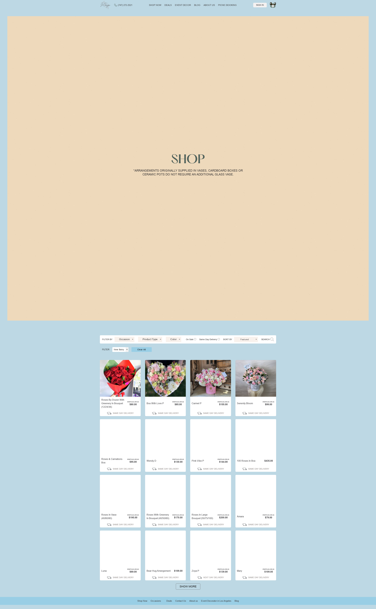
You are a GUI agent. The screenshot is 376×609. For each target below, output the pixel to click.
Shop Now (142, 601)
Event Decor (183, 5)
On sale (189, 339)
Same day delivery (208, 339)
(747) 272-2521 (125, 5)
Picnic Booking (227, 5)
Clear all (141, 349)
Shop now (155, 5)
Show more (188, 586)
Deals (168, 5)
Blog (197, 5)
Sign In (260, 5)
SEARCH (265, 339)
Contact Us (180, 601)
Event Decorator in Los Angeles (216, 601)
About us (209, 5)
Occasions (156, 601)
